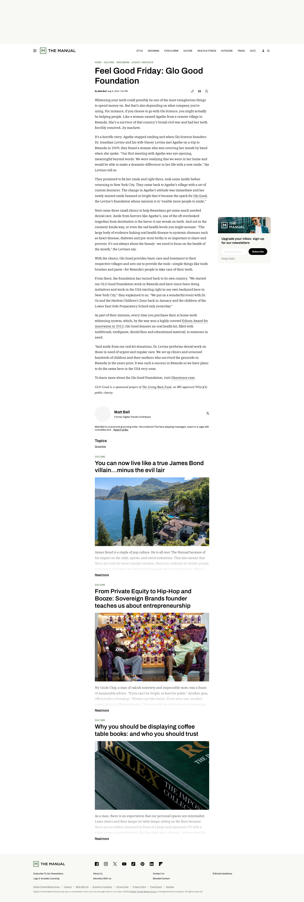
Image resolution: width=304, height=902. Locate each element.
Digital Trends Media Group (46, 886)
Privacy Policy (228, 258)
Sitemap (170, 886)
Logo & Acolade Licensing (46, 878)
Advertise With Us (102, 878)
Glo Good (200, 196)
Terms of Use (122, 886)
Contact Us (158, 873)
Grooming (153, 50)
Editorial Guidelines (222, 873)
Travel (241, 50)
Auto (253, 50)
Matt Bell (102, 91)
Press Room (156, 886)
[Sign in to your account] (263, 50)
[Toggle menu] (34, 50)
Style (140, 50)
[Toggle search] (268, 50)
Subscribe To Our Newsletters (48, 873)
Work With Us (82, 886)
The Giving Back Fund (156, 387)
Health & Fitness (206, 50)
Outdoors (227, 50)
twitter (207, 413)
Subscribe (258, 251)
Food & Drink (171, 50)
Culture (187, 50)
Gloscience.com (183, 378)
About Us (98, 873)
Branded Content (161, 878)
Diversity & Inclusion (102, 886)
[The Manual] (58, 51)
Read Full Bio (120, 429)
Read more (102, 575)
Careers (68, 886)
